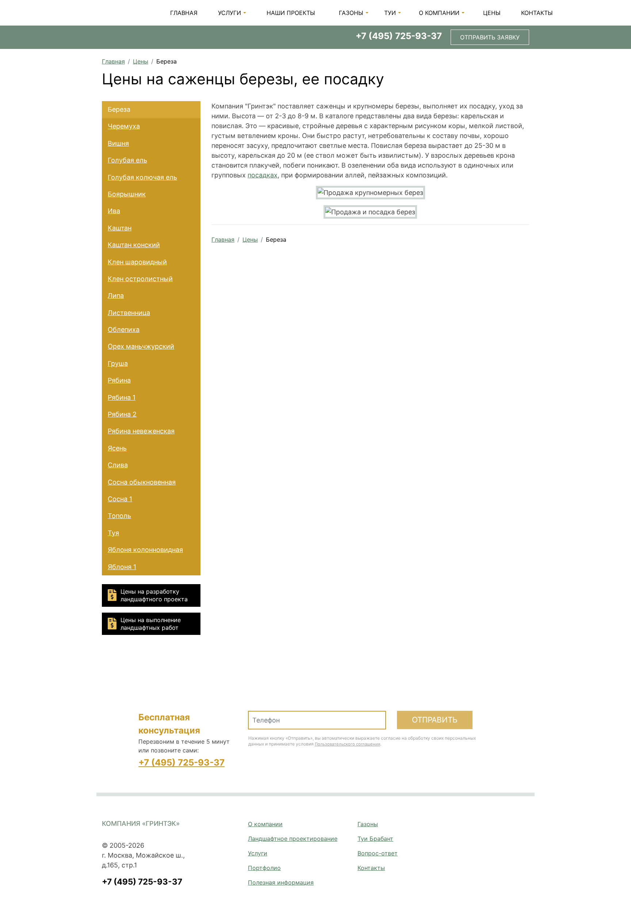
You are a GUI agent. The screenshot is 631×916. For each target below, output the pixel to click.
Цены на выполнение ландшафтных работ (151, 623)
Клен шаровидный (137, 262)
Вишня (118, 143)
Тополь (119, 516)
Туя (113, 533)
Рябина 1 (121, 397)
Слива (118, 465)
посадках (263, 175)
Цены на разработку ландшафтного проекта (154, 595)
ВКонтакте (507, 826)
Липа (116, 295)
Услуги (229, 12)
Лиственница (129, 313)
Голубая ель (127, 160)
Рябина (119, 380)
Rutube (524, 826)
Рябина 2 (122, 414)
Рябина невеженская (141, 431)
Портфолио (264, 867)
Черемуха (124, 126)
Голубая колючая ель (142, 177)
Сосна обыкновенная (142, 482)
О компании (439, 12)
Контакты (537, 12)
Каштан (119, 228)
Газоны (351, 12)
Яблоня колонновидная (145, 549)
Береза (119, 109)
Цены (492, 12)
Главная (184, 12)
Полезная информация (281, 882)
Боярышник (127, 194)
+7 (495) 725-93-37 (399, 36)
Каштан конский (134, 245)
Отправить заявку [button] (490, 37)
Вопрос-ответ (377, 853)
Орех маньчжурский (141, 346)
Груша (118, 363)
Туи (390, 12)
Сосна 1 (120, 499)
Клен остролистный (140, 279)
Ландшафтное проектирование (292, 838)
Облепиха (123, 329)
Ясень (117, 448)
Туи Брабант (375, 838)
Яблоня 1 (122, 567)
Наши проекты (291, 12)
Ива (114, 211)
